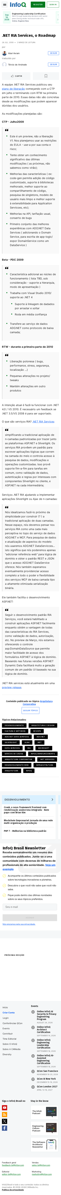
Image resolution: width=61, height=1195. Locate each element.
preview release (11, 687)
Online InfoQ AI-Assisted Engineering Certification (45, 1059)
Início (5, 1007)
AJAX (27, 742)
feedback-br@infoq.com (13, 1165)
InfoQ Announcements (43, 754)
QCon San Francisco (47, 1071)
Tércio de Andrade (17, 64)
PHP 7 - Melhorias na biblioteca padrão (25, 831)
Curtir (18, 76)
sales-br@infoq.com (41, 1165)
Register (38, 4)
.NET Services (47, 759)
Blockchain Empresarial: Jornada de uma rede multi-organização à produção (28, 821)
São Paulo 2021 (37, 989)
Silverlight (11, 742)
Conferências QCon (12, 1023)
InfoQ (29, 771)
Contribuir (8, 1033)
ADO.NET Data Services (17, 737)
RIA (29, 748)
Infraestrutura (44, 765)
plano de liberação (13, 88)
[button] (30, 917)
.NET (39, 742)
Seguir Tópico (30, 710)
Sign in (53, 4)
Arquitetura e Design (42, 725)
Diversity (7, 1054)
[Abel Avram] (4, 53)
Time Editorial (9, 1038)
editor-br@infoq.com (11, 1174)
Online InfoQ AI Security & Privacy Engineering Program (46, 1015)
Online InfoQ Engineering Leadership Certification (43, 1044)
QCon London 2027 (47, 1086)
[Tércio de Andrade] (4, 64)
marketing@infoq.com (42, 1174)
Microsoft (43, 748)
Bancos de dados (14, 754)
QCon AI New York (46, 1079)
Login (6, 1018)
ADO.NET (41, 737)
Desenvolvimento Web (17, 765)
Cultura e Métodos (15, 731)
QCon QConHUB (23, 962)
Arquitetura (11, 771)
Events (6, 1028)
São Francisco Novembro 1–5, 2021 (43, 994)
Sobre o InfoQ (10, 1044)
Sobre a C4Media (11, 1049)
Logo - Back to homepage (18, 4)
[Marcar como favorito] (46, 76)
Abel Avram (14, 53)
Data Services (12, 748)
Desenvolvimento (14, 725)
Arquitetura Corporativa (18, 759)
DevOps (37, 731)
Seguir (53, 53)
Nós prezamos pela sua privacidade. (19, 924)
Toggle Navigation (4, 4)
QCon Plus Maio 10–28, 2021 (15, 993)
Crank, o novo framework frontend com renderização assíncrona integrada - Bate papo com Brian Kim (26, 810)
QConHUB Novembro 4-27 (14, 989)
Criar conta (9, 1012)
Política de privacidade (13, 1190)
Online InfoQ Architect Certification (43, 1030)
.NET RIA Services (43, 421)
